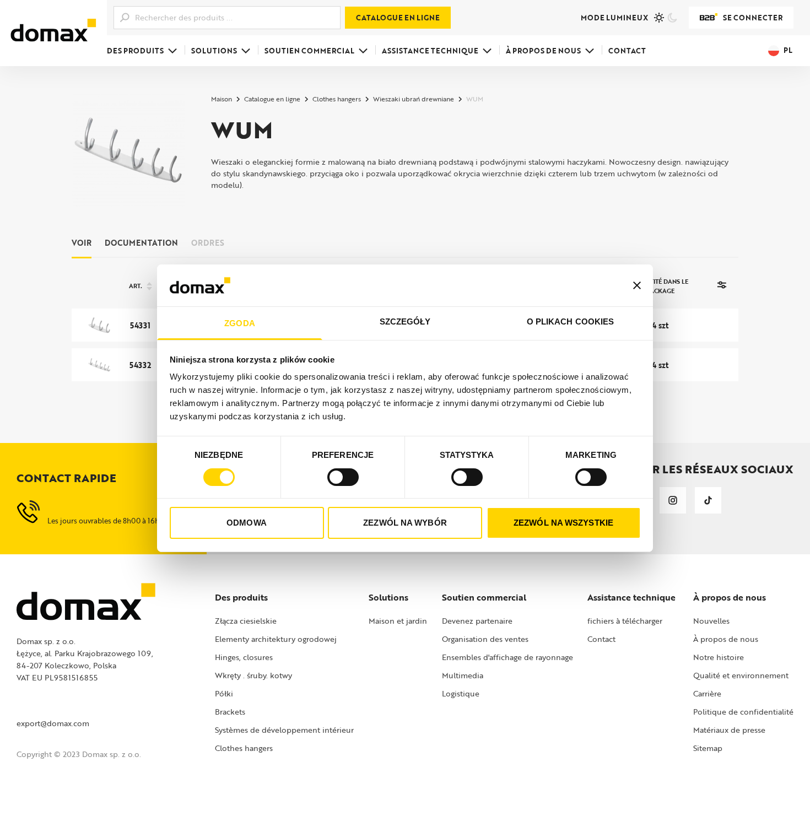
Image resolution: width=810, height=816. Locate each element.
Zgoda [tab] (239, 323)
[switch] (343, 477)
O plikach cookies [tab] (570, 321)
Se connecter (752, 17)
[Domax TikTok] (708, 500)
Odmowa (246, 522)
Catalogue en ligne (398, 17)
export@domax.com (53, 723)
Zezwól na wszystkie (563, 522)
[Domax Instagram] (673, 500)
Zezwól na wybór (405, 522)
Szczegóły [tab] (405, 321)
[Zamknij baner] (637, 285)
